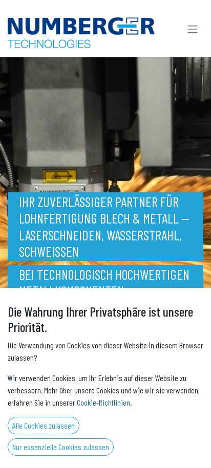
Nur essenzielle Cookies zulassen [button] (60, 447)
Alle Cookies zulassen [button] (43, 425)
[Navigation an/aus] (192, 28)
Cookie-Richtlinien (103, 402)
